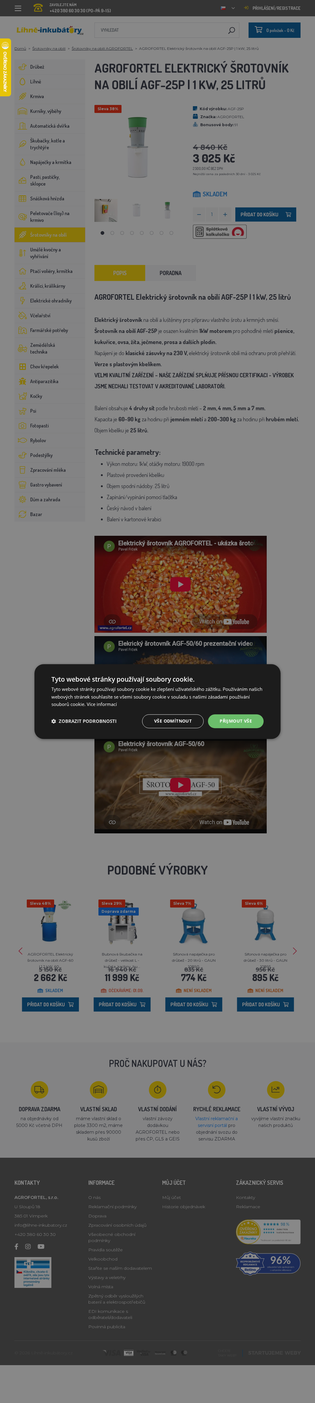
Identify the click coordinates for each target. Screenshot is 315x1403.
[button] (84, 721)
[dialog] (157, 701)
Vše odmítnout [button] (173, 721)
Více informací (102, 704)
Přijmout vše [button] (236, 721)
